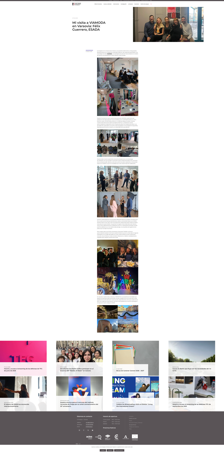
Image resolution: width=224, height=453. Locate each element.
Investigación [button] (123, 4)
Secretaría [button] (136, 4)
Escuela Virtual (137, 0)
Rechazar (110, 450)
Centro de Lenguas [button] (145, 4)
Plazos (121, 0)
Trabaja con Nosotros (145, 0)
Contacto (110, 0)
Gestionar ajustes (119, 450)
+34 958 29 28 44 (90, 422)
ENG (72, 0)
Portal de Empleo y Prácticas (128, 0)
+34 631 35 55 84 (89, 424)
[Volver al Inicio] (76, 4)
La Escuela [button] (130, 4)
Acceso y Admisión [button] (108, 4)
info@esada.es (89, 426)
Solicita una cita (116, 0)
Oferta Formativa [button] (98, 4)
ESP (74, 0)
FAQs (151, 0)
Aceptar (102, 450)
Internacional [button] (116, 4)
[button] (151, 4)
